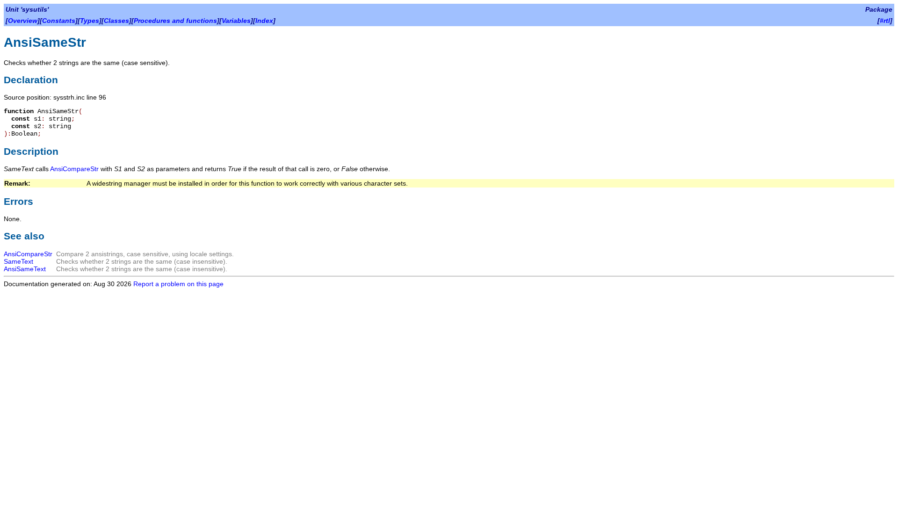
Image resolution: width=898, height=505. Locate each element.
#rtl (885, 20)
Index (264, 20)
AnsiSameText (25, 269)
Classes (116, 20)
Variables (236, 20)
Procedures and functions (175, 20)
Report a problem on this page (178, 284)
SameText (18, 261)
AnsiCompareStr (74, 169)
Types (89, 20)
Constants (58, 20)
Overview (22, 20)
